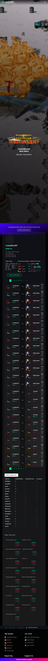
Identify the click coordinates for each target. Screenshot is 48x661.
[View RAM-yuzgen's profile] (28, 286)
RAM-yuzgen (8, 511)
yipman (7, 526)
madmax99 (7, 503)
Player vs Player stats (11, 475)
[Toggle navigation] (44, 2)
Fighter (6, 493)
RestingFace (8, 513)
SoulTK (6, 516)
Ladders (12, 627)
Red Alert (20, 627)
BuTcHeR (7, 491)
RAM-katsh (7, 508)
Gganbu (7, 496)
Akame (6, 486)
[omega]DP (7, 483)
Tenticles (7, 521)
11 (21, 280)
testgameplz (8, 523)
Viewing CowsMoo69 (31, 627)
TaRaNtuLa (7, 518)
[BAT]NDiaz (7, 481)
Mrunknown (8, 506)
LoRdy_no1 (7, 501)
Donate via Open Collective (24, 230)
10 (18, 280)
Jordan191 (7, 498)
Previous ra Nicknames (14, 275)
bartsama (7, 488)
